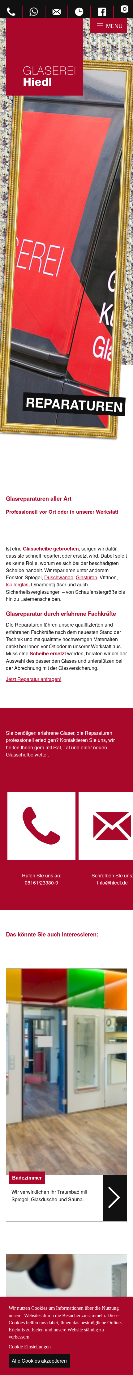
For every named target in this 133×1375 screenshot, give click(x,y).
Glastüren (86, 577)
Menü (114, 26)
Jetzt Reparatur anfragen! (33, 679)
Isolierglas (17, 584)
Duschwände (58, 577)
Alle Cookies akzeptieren (39, 1360)
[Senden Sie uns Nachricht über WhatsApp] (34, 12)
